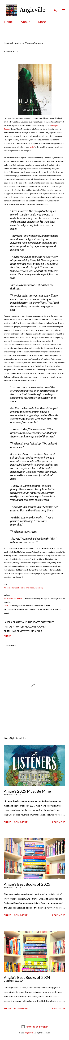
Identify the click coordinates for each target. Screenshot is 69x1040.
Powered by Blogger (36, 1026)
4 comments (21, 1008)
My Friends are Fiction (13, 598)
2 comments (21, 822)
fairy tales (47, 622)
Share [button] (7, 636)
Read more (58, 822)
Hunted (31, 147)
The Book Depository (34, 588)
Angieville (29, 1033)
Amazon (7, 588)
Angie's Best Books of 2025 (27, 884)
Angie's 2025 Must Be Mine (27, 791)
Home (8, 22)
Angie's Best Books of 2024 (27, 977)
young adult (34, 631)
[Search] (55, 6)
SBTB (6, 606)
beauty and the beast (26, 622)
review (21, 631)
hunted (19, 626)
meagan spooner (35, 626)
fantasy (9, 626)
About (25, 22)
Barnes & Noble (18, 588)
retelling (10, 631)
